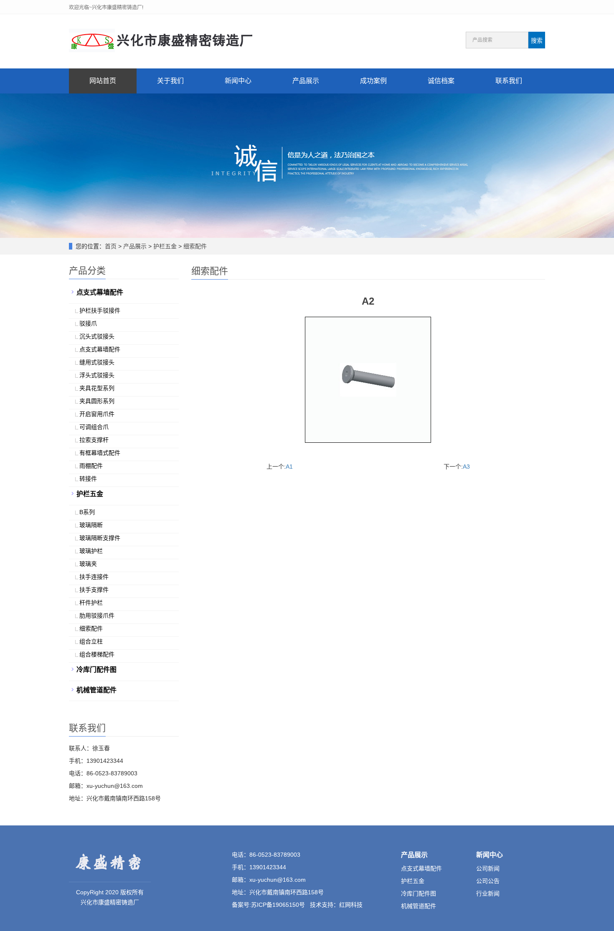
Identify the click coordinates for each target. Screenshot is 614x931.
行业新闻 (488, 893)
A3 (466, 466)
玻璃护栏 (91, 550)
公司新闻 (488, 868)
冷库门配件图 (96, 669)
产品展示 (305, 80)
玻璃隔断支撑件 (99, 538)
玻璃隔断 (91, 525)
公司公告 (488, 881)
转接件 (88, 478)
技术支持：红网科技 (336, 904)
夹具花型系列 (96, 388)
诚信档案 (441, 80)
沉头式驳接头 (96, 336)
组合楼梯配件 (96, 654)
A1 (289, 466)
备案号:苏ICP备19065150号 (268, 904)
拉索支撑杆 (94, 439)
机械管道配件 (96, 690)
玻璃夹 (88, 563)
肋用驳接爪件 (96, 615)
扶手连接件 (94, 576)
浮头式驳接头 (96, 375)
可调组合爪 (94, 427)
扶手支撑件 (94, 589)
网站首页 (102, 80)
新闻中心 (238, 80)
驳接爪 (88, 323)
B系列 (87, 512)
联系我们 (508, 80)
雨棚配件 (91, 465)
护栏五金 (165, 246)
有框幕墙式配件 (99, 452)
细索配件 (195, 246)
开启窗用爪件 (96, 414)
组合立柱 (91, 641)
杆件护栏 (91, 602)
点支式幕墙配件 (99, 292)
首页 (111, 246)
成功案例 (373, 80)
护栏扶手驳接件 (99, 310)
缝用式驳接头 (96, 362)
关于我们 (170, 80)
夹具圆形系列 (96, 401)
